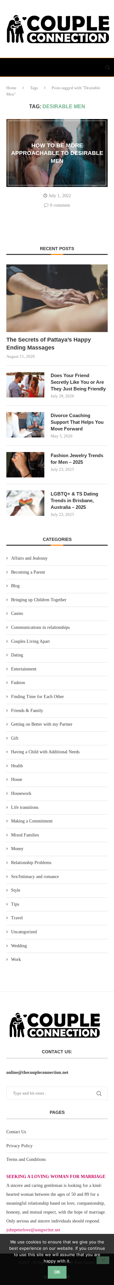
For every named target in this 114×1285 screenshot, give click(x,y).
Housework (21, 793)
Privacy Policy (19, 1145)
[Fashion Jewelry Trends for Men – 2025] (25, 464)
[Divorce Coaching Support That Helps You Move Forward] (25, 424)
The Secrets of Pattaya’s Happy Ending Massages (48, 343)
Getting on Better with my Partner (42, 724)
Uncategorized (24, 931)
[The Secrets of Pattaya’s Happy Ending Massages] (57, 298)
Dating (17, 655)
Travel (17, 917)
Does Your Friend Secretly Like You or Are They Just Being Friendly (78, 382)
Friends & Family (27, 710)
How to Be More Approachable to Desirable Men (57, 153)
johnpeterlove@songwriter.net (33, 1230)
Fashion (18, 682)
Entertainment (23, 669)
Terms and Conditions (26, 1159)
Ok (57, 1272)
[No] (103, 1260)
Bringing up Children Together (38, 599)
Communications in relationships (40, 627)
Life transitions (24, 807)
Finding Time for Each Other (37, 696)
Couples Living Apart (30, 641)
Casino (17, 613)
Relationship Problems (31, 862)
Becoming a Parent (28, 572)
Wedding (19, 945)
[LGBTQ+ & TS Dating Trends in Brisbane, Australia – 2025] (25, 503)
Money (17, 848)
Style (15, 890)
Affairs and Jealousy (29, 558)
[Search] (107, 67)
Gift (14, 738)
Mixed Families (25, 835)
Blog (15, 585)
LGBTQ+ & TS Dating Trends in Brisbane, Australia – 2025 (74, 500)
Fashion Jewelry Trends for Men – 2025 (77, 459)
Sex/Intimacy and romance (35, 876)
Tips (15, 904)
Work (16, 959)
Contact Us (16, 1131)
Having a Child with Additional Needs (45, 751)
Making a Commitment (32, 821)
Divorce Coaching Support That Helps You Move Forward (77, 422)
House (16, 779)
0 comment (60, 205)
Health (17, 765)
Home (11, 87)
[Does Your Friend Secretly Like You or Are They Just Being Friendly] (25, 384)
